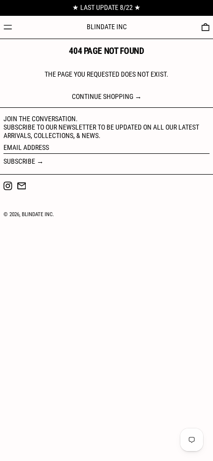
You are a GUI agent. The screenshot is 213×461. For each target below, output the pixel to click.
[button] (205, 27)
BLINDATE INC (107, 27)
